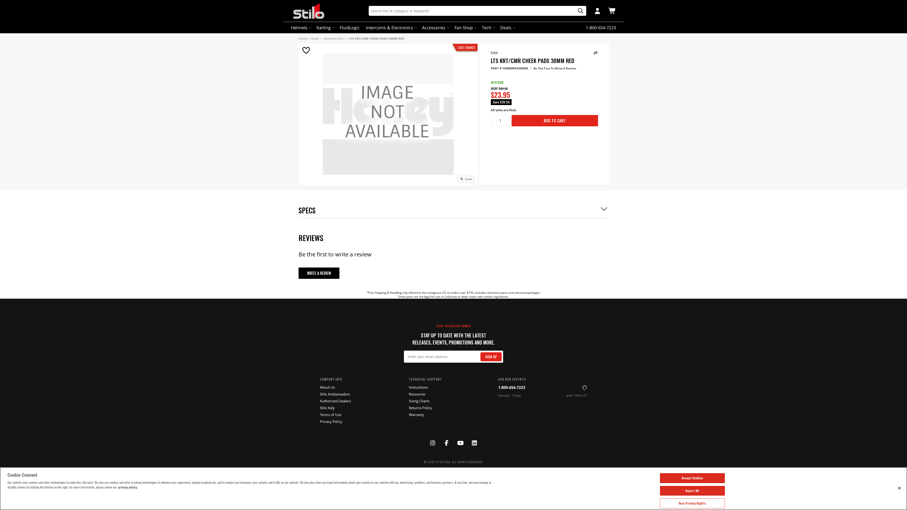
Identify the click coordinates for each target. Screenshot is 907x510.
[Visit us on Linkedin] (474, 443)
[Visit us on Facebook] (446, 443)
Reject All (692, 490)
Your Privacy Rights (692, 503)
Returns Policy (420, 407)
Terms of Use (330, 414)
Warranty (416, 414)
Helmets (299, 27)
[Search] (578, 11)
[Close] (899, 488)
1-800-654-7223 (511, 387)
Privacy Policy (331, 421)
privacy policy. (128, 487)
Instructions (418, 387)
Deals (505, 27)
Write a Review (319, 273)
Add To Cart (555, 120)
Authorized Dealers (335, 401)
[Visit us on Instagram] (432, 443)
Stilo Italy (327, 407)
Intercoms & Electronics (389, 27)
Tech (486, 27)
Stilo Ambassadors (335, 394)
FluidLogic (350, 27)
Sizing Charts (419, 401)
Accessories (433, 27)
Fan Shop (463, 27)
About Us (327, 387)
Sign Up (491, 356)
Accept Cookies (692, 478)
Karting (324, 27)
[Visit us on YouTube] (460, 443)
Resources (417, 394)
